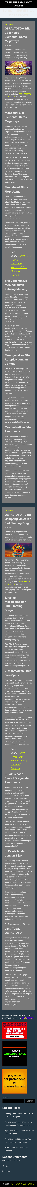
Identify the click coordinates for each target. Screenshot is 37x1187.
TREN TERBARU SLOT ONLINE (22, 1184)
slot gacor (6, 1166)
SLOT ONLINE (9, 24)
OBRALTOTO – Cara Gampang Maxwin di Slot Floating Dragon (18, 519)
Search (5, 1097)
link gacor (6, 1171)
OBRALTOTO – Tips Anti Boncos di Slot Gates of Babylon (21, 760)
